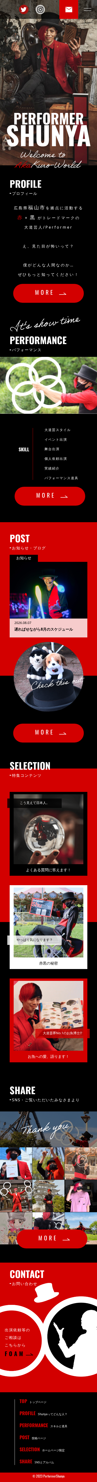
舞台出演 (52, 449)
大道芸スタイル (57, 430)
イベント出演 (55, 439)
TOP (33, 1402)
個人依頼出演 (55, 459)
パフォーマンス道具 (61, 478)
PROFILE (43, 1414)
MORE (48, 293)
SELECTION (42, 1450)
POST (33, 1438)
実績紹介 (52, 468)
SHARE (37, 1462)
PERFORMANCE (43, 1426)
